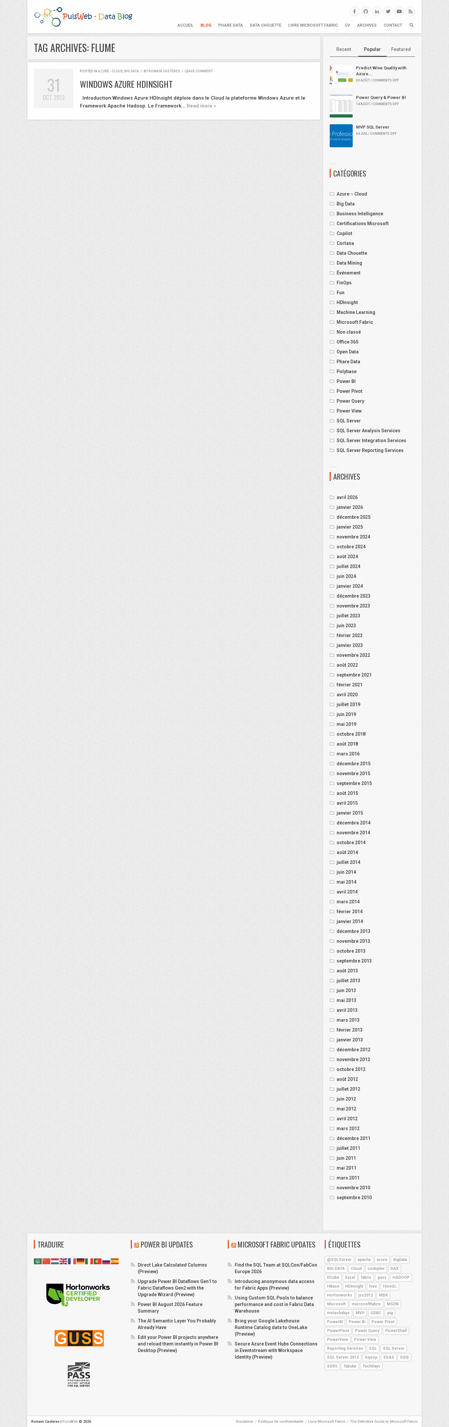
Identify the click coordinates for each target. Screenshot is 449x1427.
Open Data (348, 351)
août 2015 (347, 793)
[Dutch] (55, 1261)
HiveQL (390, 1286)
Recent (343, 49)
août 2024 (347, 556)
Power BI (346, 381)
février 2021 (350, 684)
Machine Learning (356, 312)
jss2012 (365, 1295)
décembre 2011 (353, 1138)
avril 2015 (347, 803)
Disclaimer (244, 1421)
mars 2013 (348, 1020)
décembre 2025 (353, 517)
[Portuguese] (98, 1261)
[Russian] (106, 1261)
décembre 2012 (353, 1049)
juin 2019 (346, 714)
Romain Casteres (164, 71)
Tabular (350, 1366)
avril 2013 (347, 1010)
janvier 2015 (350, 813)
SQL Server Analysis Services (368, 430)
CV (347, 25)
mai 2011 (346, 1168)
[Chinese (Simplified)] (46, 1261)
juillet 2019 (348, 704)
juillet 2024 (348, 566)
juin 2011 (346, 1158)
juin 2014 (346, 872)
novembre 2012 (353, 1059)
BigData (400, 1259)
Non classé (349, 332)
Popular (372, 49)
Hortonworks (339, 1295)
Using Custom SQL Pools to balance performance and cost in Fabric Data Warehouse (274, 1304)
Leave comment (199, 71)
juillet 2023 (348, 615)
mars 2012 (348, 1128)
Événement (349, 272)
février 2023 (350, 635)
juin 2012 (346, 1099)
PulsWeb (70, 1421)
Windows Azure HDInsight (126, 84)
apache (364, 1259)
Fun (340, 292)
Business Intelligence (360, 213)
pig (390, 1313)
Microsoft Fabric (355, 322)
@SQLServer (339, 1259)
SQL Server (349, 420)
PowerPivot (338, 1330)
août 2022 (347, 665)
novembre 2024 (353, 536)
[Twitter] (388, 11)
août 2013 (347, 970)
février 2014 (350, 911)
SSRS (332, 1366)
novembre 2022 (353, 655)
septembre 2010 (354, 1197)
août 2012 (347, 1079)
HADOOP (401, 1277)
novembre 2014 (353, 832)
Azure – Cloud (352, 194)
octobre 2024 (351, 546)
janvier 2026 (350, 507)
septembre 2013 (354, 960)
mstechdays (338, 1313)
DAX (394, 1268)
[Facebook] (354, 11)
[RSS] (410, 11)
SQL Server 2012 (343, 1357)
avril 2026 (347, 497)
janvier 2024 (350, 586)
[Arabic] (38, 1261)
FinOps (344, 282)
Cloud (356, 1268)
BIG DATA (336, 1268)
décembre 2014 (353, 822)
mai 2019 (346, 724)
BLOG (206, 25)
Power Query (350, 401)
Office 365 (347, 342)
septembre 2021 (354, 675)
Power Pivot (350, 391)
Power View (349, 411)
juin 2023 (346, 625)
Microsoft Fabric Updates (277, 1244)
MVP (360, 1313)
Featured (401, 49)
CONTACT (393, 25)
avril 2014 (347, 891)
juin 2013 (346, 990)
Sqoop (371, 1357)
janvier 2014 (350, 921)
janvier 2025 (350, 527)
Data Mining (349, 263)
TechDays (371, 1366)
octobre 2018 (351, 734)
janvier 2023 (350, 645)
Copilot (344, 233)
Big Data (131, 71)
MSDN (393, 1304)
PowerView (337, 1339)
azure (382, 1259)
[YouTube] (399, 11)
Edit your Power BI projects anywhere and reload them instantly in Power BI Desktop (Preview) (178, 1344)
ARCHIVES (367, 25)
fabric (366, 1277)
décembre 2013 (353, 931)
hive (373, 1286)
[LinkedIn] (377, 11)
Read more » (201, 106)
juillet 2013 (348, 980)
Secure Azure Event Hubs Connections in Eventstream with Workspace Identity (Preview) (276, 1350)
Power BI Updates (167, 1244)
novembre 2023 (353, 605)
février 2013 (350, 1030)
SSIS (404, 1357)
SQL (373, 1348)
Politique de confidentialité (280, 1421)
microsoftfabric (366, 1304)
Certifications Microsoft (363, 223)
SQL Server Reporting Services (370, 450)
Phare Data (230, 25)
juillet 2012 (348, 1089)
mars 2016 (348, 753)
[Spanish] (115, 1261)
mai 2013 (346, 1000)
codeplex (376, 1268)
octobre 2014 (351, 842)
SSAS (388, 1357)
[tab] (344, 50)
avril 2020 (347, 694)
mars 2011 (348, 1177)
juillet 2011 (348, 1148)
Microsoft (336, 1304)
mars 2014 (348, 901)
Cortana (345, 243)
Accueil (185, 25)
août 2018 (347, 744)
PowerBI (335, 1322)
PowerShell (396, 1330)
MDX (383, 1295)
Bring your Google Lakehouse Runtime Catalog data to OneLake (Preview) (271, 1327)
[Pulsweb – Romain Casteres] (83, 17)
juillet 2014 (348, 862)
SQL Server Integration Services (371, 440)
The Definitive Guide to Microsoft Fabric (384, 1421)
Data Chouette (265, 25)
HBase (333, 1286)
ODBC (375, 1313)
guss (382, 1277)
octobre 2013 (351, 951)
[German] (81, 1261)
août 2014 (347, 852)
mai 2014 (346, 882)
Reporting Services (345, 1348)
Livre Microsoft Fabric (313, 25)
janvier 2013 (350, 1039)
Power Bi (357, 1322)
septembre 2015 (354, 783)
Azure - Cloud (110, 71)
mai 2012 (346, 1108)
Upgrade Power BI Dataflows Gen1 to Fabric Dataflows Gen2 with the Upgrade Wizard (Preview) (177, 1288)
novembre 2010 (353, 1187)
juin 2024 (346, 576)
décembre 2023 (353, 596)
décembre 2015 (353, 763)
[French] (72, 1261)
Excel (350, 1277)
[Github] (365, 11)
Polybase (347, 371)
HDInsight (347, 302)
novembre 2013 (353, 941)
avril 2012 (347, 1118)
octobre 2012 (351, 1069)
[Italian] (89, 1261)
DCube (333, 1277)
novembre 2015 (353, 773)
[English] (63, 1261)
